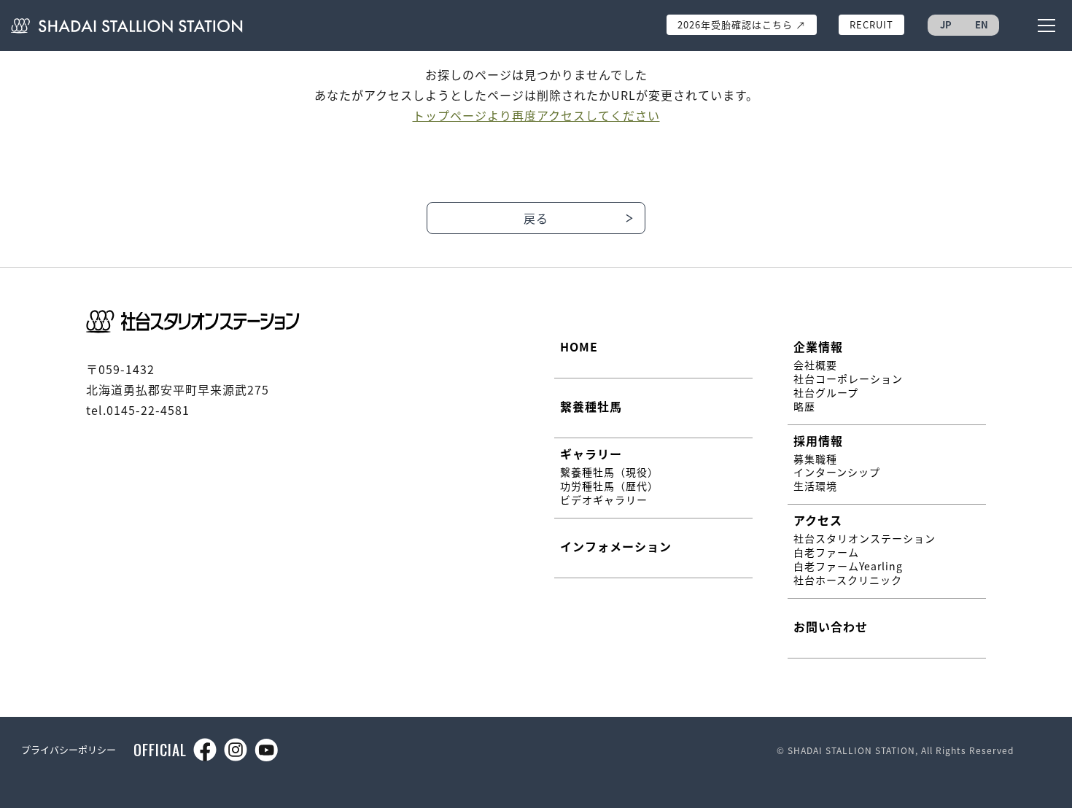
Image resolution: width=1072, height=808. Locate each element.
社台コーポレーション (848, 379)
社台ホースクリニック (847, 580)
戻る (536, 218)
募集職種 (815, 459)
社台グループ (825, 393)
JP (946, 24)
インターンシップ (836, 472)
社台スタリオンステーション (864, 538)
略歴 (804, 406)
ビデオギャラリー (604, 500)
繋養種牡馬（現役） (609, 472)
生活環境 (815, 486)
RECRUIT (871, 24)
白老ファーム (826, 552)
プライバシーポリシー (68, 749)
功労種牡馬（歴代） (609, 486)
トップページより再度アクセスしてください (536, 115)
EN (981, 24)
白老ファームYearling (848, 566)
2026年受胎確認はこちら (743, 24)
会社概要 (815, 365)
